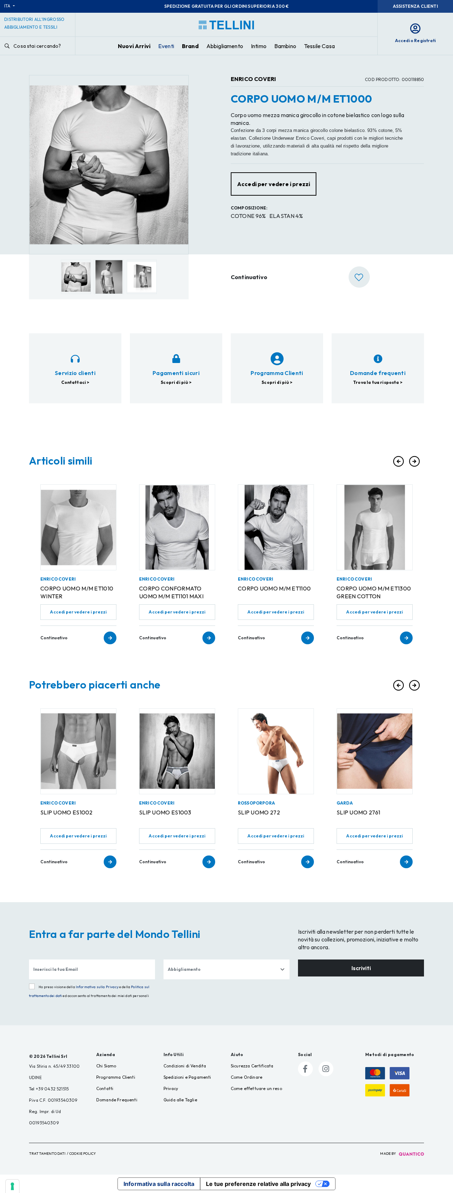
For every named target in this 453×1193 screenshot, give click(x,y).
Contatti (104, 1088)
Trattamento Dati (47, 1153)
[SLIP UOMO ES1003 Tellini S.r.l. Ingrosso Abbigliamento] (177, 751)
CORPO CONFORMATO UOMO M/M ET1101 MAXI (171, 592)
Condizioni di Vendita (185, 1065)
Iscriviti (361, 968)
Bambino (285, 46)
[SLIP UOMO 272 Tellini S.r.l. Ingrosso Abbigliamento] (276, 751)
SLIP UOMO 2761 (358, 812)
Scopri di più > (176, 382)
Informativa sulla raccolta (159, 1183)
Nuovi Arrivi (134, 46)
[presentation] (398, 461)
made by (388, 1153)
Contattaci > (75, 382)
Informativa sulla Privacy (97, 987)
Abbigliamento (224, 46)
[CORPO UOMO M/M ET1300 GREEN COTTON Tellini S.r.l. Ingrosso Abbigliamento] (375, 527)
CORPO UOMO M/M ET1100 (274, 588)
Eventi (166, 46)
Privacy (171, 1088)
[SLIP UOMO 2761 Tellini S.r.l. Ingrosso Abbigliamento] (375, 751)
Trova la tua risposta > (377, 382)
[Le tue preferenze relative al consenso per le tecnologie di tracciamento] (12, 1186)
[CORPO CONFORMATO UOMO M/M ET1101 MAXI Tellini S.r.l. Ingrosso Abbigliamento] (177, 527)
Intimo (258, 46)
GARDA (345, 803)
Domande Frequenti (116, 1099)
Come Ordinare (246, 1077)
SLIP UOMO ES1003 (165, 812)
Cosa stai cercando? (36, 46)
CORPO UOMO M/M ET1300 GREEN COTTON (374, 592)
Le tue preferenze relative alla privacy (258, 1183)
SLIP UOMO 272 (259, 812)
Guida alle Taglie (180, 1099)
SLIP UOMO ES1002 (66, 812)
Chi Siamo (106, 1065)
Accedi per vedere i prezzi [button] (273, 184)
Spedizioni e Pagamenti (187, 1077)
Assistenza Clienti (415, 6)
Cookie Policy (82, 1153)
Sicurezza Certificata (252, 1065)
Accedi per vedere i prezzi (78, 612)
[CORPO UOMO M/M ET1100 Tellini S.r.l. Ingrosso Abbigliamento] (276, 527)
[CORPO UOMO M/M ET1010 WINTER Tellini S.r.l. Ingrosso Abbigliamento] (78, 527)
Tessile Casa (319, 46)
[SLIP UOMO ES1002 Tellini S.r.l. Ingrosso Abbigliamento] (78, 751)
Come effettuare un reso (256, 1088)
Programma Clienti (115, 1077)
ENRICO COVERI (253, 78)
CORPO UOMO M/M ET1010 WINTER (76, 592)
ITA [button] (8, 5)
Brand (190, 46)
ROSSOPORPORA (256, 803)
